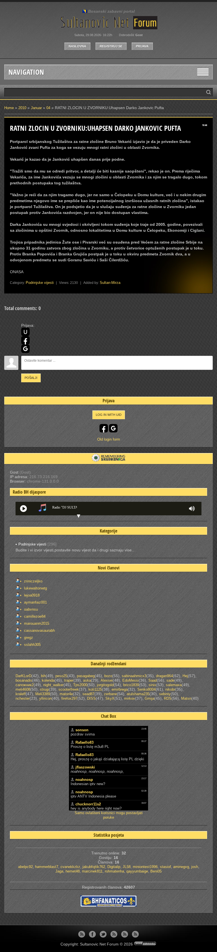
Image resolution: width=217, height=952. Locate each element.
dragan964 (164, 676)
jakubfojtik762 (94, 867)
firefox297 (69, 698)
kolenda (48, 680)
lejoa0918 (31, 595)
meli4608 (23, 689)
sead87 (88, 694)
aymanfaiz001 (35, 602)
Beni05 (156, 871)
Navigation (26, 72)
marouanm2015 (36, 623)
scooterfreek (68, 689)
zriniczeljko (32, 581)
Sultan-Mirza (110, 282)
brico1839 (131, 685)
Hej (185, 676)
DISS (91, 698)
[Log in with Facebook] (25, 340)
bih (43, 676)
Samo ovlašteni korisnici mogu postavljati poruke (109, 815)
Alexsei (107, 680)
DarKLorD (23, 676)
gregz (28, 637)
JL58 (127, 867)
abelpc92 (25, 867)
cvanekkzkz (70, 867)
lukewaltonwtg (35, 588)
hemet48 (73, 871)
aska (87, 680)
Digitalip (113, 867)
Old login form (108, 439)
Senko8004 (146, 689)
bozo (108, 676)
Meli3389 (42, 694)
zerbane (110, 694)
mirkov (129, 698)
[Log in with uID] (25, 332)
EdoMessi (130, 680)
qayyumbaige (137, 871)
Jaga (59, 871)
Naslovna (77, 46)
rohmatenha (114, 871)
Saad (152, 680)
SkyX (109, 698)
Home (9, 108)
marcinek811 (92, 871)
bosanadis (24, 680)
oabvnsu (30, 609)
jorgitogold (105, 685)
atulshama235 (138, 694)
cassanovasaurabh (39, 630)
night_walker (53, 685)
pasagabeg (86, 676)
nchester (23, 698)
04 (48, 108)
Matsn (186, 698)
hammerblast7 (46, 867)
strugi (44, 689)
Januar (36, 108)
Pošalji (31, 377)
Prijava (142, 46)
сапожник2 (25, 685)
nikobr (170, 689)
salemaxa (174, 685)
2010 (22, 108)
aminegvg (181, 867)
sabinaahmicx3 (134, 676)
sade (170, 680)
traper (68, 680)
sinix (152, 685)
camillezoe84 (34, 616)
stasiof (165, 867)
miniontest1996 (145, 867)
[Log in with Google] (25, 348)
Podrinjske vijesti (40, 282)
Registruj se (111, 46)
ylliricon (45, 698)
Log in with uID (108, 414)
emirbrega (120, 689)
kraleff (21, 694)
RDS (168, 698)
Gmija (149, 698)
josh (194, 867)
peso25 (61, 676)
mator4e (66, 694)
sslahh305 (32, 644)
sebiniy (165, 694)
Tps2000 (80, 685)
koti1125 (95, 689)
